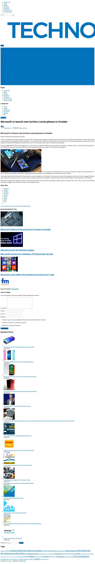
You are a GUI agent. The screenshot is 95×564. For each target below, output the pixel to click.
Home (5, 48)
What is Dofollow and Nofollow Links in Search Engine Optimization (22, 523)
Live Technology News (12, 556)
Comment (4, 308)
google (77, 553)
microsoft (11, 206)
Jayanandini (7, 128)
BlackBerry (10, 65)
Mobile (31, 556)
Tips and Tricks (8, 10)
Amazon (9, 61)
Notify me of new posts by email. (11, 325)
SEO (5, 81)
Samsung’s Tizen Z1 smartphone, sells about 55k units (19, 347)
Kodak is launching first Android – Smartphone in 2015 (19, 450)
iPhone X (2, 556)
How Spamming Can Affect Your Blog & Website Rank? (19, 483)
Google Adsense (11, 51)
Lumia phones (5, 206)
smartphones (26, 206)
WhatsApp (26, 559)
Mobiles (6, 60)
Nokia (8, 76)
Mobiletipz (7, 8)
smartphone (83, 556)
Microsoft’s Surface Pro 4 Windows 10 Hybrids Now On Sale (27, 254)
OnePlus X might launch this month (13, 498)
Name (3, 311)
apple (63, 554)
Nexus (8, 55)
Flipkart (73, 553)
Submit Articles (8, 12)
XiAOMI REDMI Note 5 (44, 559)
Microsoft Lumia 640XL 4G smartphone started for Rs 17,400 (27, 274)
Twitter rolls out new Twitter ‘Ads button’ (15, 513)
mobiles (16, 206)
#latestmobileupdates (50, 551)
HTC (8, 66)
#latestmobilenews (19, 550)
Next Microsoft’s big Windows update (17, 250)
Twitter (21, 559)
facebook (68, 554)
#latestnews (61, 551)
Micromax (9, 73)
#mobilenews (83, 550)
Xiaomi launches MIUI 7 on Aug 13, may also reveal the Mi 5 (20, 376)
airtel (49, 553)
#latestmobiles (35, 550)
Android (58, 553)
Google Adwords (11, 53)
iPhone (92, 553)
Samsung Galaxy (68, 556)
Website (3, 317)
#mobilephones (8, 553)
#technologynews (43, 553)
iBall (8, 68)
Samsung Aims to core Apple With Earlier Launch (17, 406)
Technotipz (7, 56)
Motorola (9, 74)
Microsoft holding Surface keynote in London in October (26, 229)
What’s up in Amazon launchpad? (13, 538)
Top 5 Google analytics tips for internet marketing (18, 465)
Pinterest (9, 83)
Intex (8, 69)
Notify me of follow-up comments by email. (14, 322)
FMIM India (23, 561)
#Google (7, 551)
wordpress (31, 559)
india (89, 553)
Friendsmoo (7, 2)
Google (6, 5)
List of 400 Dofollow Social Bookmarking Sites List (17, 435)
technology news (15, 559)
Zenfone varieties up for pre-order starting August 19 (19, 362)
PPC (8, 84)
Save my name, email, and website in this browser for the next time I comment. (24, 320)
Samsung (9, 79)
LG (7, 71)
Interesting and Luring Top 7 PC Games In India (17, 480)
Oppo (8, 78)
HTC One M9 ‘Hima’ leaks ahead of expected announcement (20, 391)
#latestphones (71, 551)
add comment (23, 128)
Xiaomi (37, 559)
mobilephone (38, 556)
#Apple (3, 551)
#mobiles (20, 553)
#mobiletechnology (32, 554)
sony (10, 559)
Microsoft (6, 7)
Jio (4, 556)
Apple (5, 3)
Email (3, 314)
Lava (7, 556)
